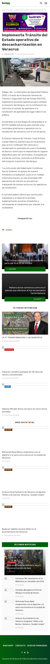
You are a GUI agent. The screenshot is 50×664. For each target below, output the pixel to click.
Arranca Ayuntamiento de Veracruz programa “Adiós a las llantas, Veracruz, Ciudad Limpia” (24, 493)
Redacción (9, 54)
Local (7, 386)
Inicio (4, 10)
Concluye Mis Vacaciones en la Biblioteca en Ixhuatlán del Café (29, 580)
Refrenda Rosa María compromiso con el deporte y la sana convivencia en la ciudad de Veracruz (24, 455)
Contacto (20, 646)
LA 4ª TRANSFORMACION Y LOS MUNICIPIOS (22, 337)
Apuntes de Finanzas (13, 315)
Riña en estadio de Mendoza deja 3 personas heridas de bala (24, 566)
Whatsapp (8, 646)
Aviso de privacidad (37, 646)
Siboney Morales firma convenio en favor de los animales (24, 410)
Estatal (10, 10)
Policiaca (9, 349)
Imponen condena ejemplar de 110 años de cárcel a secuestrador (22, 373)
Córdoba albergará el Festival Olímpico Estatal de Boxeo (28, 591)
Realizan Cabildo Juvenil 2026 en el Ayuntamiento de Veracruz (19, 530)
